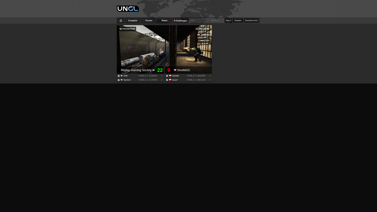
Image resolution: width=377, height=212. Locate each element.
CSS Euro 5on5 (128, 29)
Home (121, 20)
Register (238, 20)
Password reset (251, 20)
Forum (148, 20)
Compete (132, 20)
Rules (164, 20)
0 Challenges (180, 20)
